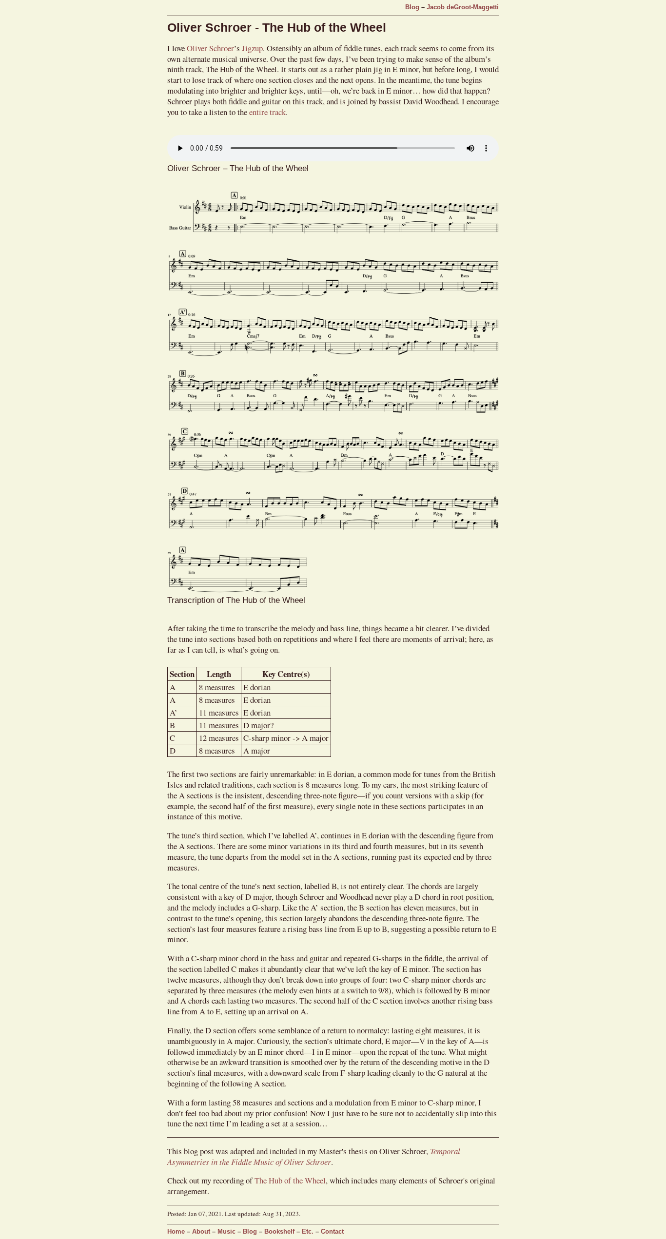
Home (176, 1231)
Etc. (307, 1231)
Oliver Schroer (210, 48)
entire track (267, 111)
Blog (412, 7)
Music (226, 1231)
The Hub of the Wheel (290, 1180)
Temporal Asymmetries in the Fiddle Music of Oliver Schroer (313, 1156)
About (201, 1231)
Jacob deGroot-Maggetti (463, 7)
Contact (332, 1231)
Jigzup (252, 48)
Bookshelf (279, 1231)
